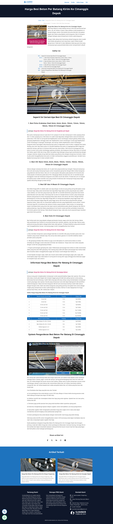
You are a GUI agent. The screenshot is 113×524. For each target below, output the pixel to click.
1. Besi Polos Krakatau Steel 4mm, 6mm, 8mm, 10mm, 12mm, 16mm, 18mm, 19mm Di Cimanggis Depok (57, 58)
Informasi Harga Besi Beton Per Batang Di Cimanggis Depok (57, 68)
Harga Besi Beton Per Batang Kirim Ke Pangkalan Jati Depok (51, 131)
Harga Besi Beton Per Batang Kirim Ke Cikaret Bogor (49, 230)
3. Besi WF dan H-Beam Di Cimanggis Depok (54, 65)
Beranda (67, 2)
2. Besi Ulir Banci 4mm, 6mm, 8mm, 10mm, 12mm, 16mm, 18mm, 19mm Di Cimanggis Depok (56, 62)
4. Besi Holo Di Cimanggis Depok (51, 66)
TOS (87, 2)
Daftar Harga (80, 2)
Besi (43, 20)
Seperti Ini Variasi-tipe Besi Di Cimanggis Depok (53, 56)
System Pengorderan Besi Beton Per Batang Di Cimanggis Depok (56, 71)
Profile (73, 2)
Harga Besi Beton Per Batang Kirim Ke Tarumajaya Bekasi (51, 272)
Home (39, 20)
